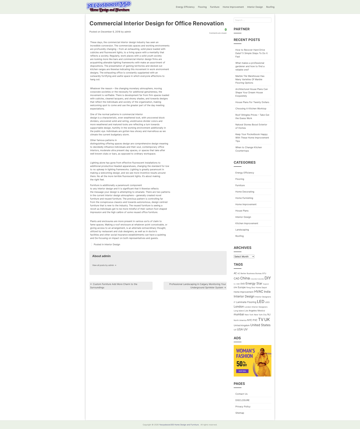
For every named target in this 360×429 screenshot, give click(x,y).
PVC (255, 320)
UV (246, 329)
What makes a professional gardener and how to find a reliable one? (250, 66)
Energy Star (254, 283)
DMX (238, 284)
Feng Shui (250, 287)
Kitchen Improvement (246, 223)
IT (234, 302)
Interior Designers (263, 297)
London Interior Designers (256, 307)
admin (127, 31)
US (235, 330)
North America (240, 320)
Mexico (261, 310)
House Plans (241, 210)
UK (267, 319)
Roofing (270, 6)
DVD (242, 283)
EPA (235, 287)
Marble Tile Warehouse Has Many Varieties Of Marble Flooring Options (249, 79)
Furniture (214, 6)
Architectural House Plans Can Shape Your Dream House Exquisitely (251, 92)
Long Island (239, 311)
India (267, 291)
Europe (242, 287)
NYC (249, 320)
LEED (267, 302)
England (266, 284)
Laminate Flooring (246, 302)
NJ (268, 314)
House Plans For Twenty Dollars (252, 102)
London (239, 306)
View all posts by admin (104, 265)
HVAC (258, 292)
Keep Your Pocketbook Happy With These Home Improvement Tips (252, 137)
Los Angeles (250, 310)
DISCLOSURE (242, 400)
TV (261, 319)
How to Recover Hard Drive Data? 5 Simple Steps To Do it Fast (251, 53)
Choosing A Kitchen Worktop (250, 108)
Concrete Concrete (257, 279)
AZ (239, 273)
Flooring (202, 6)
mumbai (239, 314)
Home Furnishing (244, 198)
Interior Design (255, 6)
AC (235, 273)
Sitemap (239, 412)
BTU (264, 273)
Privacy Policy (242, 406)
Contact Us (241, 393)
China (245, 278)
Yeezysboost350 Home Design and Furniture (179, 425)
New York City (260, 314)
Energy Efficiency (185, 6)
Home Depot (261, 287)
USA (240, 329)
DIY (268, 278)
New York (249, 314)
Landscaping (242, 229)
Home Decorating (244, 191)
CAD (236, 278)
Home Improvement (233, 6)
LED (260, 301)
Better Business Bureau (251, 273)
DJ (235, 284)
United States (260, 325)
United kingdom (242, 325)
